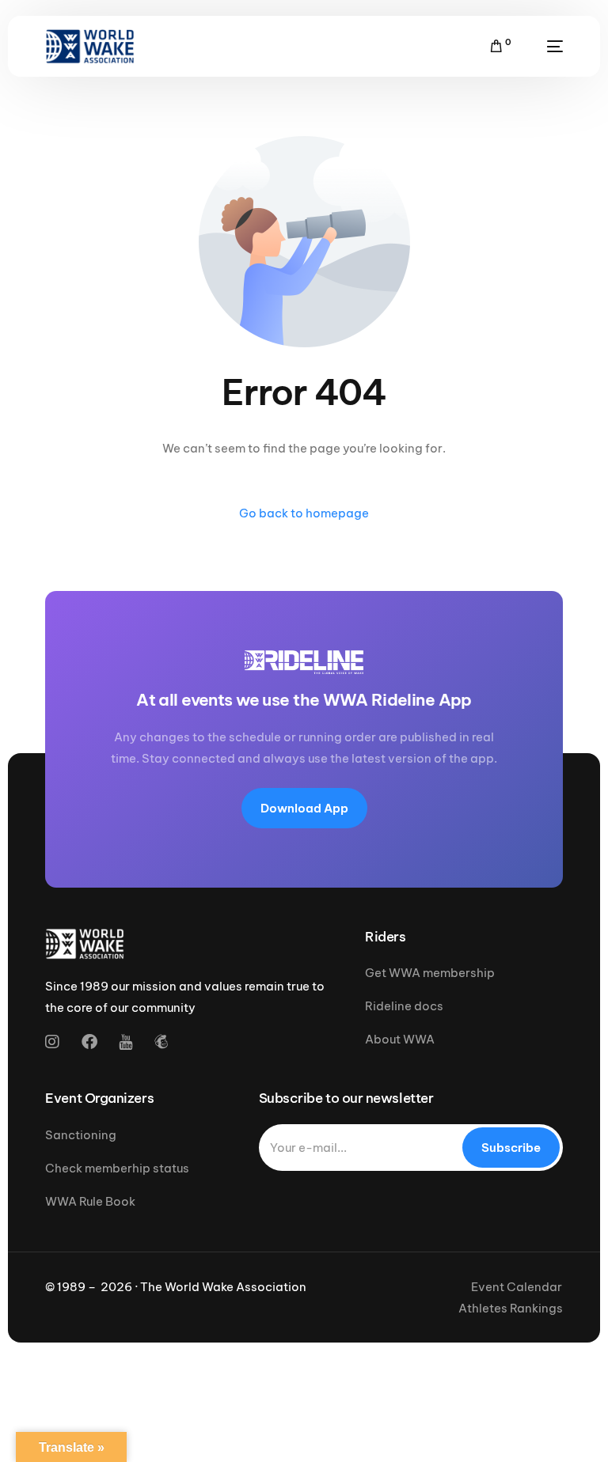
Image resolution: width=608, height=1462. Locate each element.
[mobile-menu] (545, 46)
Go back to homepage (304, 513)
